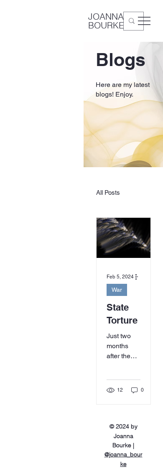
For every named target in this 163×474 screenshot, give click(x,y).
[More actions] (139, 277)
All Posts (108, 192)
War (117, 289)
